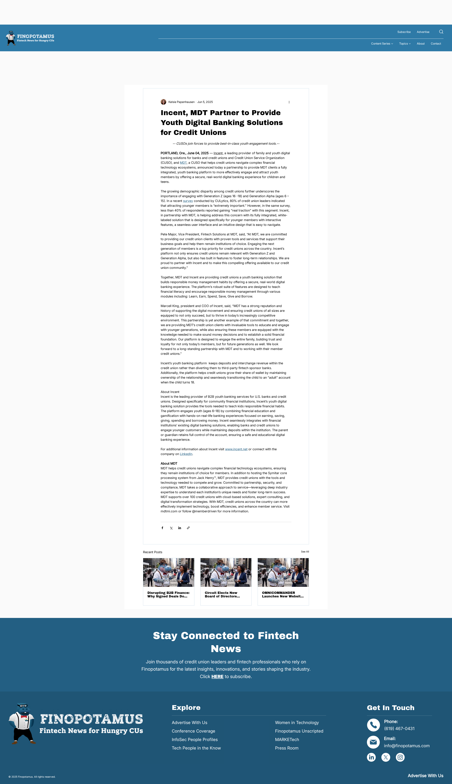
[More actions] (289, 102)
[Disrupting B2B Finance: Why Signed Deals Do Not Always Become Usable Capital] (168, 572)
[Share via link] (188, 528)
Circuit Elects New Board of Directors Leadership (221, 594)
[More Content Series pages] (392, 44)
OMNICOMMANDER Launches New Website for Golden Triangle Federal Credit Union (282, 594)
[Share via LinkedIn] (179, 528)
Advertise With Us (189, 722)
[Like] (441, 31)
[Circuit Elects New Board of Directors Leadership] (226, 572)
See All (305, 551)
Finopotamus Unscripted (299, 731)
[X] (385, 757)
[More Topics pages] (410, 44)
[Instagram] (400, 757)
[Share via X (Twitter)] (171, 528)
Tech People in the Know (196, 748)
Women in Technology (297, 722)
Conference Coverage (193, 731)
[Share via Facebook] (162, 528)
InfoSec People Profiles (195, 739)
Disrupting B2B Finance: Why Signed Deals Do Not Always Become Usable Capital (168, 594)
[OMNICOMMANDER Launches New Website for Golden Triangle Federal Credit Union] (283, 572)
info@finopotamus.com (407, 745)
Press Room (287, 748)
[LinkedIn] (371, 757)
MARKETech (287, 739)
